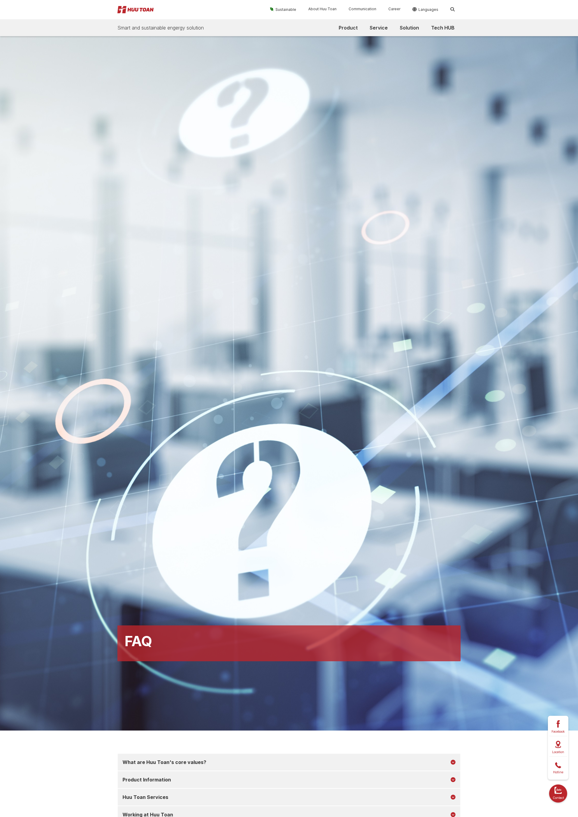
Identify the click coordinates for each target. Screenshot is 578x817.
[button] (283, 9)
